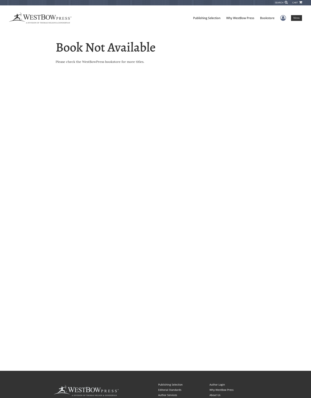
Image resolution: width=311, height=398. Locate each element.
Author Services (167, 395)
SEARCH (279, 2)
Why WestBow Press (240, 18)
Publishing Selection (206, 18)
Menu (296, 17)
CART (295, 2)
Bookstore (267, 18)
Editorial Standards (169, 390)
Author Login (217, 384)
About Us (214, 395)
